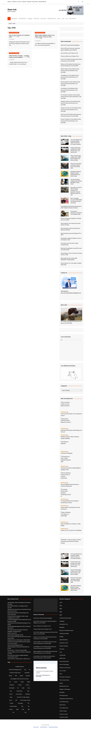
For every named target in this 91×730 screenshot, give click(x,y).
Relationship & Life (63, 686)
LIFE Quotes (14, 18)
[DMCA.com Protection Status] (45, 605)
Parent (58, 18)
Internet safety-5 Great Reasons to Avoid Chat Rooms (70, 508)
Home (10, 23)
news (11, 697)
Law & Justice (62, 670)
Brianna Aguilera (65, 81)
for (18, 688)
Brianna (63, 64)
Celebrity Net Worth (64, 633)
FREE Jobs (36, 18)
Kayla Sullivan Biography (73, 45)
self (16, 700)
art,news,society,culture (15, 672)
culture (22, 681)
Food (60, 652)
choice (15, 681)
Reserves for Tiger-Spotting (23, 697)
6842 (60, 605)
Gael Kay (63, 114)
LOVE (63, 18)
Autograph (29, 18)
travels (11, 709)
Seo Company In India (25, 700)
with (29, 709)
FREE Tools (62, 658)
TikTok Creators (63, 711)
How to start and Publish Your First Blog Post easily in (71, 414)
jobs (28, 691)
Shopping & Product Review (66, 698)
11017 (60, 602)
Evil (62, 59)
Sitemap (29, 1)
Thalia (62, 56)
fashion (20, 684)
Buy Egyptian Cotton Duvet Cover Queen (20, 678)
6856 (60, 611)
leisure (10, 694)
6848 (60, 608)
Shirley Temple (64, 68)
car (10, 681)
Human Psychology (64, 664)
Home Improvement (64, 661)
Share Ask (12, 39)
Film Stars (61, 649)
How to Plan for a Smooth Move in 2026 (17, 658)
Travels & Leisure (63, 714)
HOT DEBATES (22, 18)
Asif (62, 48)
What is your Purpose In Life (71, 53)
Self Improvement (63, 695)
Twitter (80, 2)
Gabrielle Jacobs (65, 101)
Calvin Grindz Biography (13, 645)
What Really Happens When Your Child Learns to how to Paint (45, 37)
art (29, 669)
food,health (11, 688)
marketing (27, 694)
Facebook (78, 2)
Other (60, 673)
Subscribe (24, 1)
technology (20, 703)
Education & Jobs (63, 642)
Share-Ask (12, 9)
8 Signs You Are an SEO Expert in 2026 (17, 640)
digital (28, 681)
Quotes (61, 683)
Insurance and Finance (64, 667)
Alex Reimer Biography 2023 (15, 669)
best (16, 675)
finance (27, 684)
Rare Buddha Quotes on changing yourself (18, 606)
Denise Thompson (65, 119)
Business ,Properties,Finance (66, 630)
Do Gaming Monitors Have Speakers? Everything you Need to (70, 501)
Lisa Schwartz (19, 694)
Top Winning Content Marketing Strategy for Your (19, 623)
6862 (60, 615)
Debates (61, 636)
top (28, 706)
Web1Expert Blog (53, 727)
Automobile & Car (63, 624)
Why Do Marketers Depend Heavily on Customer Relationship (70, 485)
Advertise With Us (42, 1)
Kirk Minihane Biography (66, 453)
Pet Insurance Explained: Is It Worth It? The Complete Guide (76, 213)
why (23, 709)
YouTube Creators (63, 717)
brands (21, 675)
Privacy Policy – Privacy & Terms (15, 650)
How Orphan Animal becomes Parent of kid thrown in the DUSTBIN (70, 70)
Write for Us (14, 1)
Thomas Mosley (13, 706)
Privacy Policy (34, 1)
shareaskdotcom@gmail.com (73, 293)
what (17, 709)
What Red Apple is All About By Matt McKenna (18, 646)
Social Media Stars (63, 701)
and (25, 669)
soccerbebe (63, 88)
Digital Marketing (63, 639)
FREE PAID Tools (51, 18)
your (25, 712)
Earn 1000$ (43, 18)
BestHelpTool (43, 727)
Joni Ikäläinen (64, 75)
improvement (19, 691)
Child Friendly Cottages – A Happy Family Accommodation (19, 56)
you (13, 712)
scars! (10, 700)
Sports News (62, 704)
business (28, 675)
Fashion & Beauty (63, 646)
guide (23, 688)
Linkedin (82, 2)
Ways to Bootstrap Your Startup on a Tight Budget (70, 524)
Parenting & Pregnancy (14, 32)
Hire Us (19, 1)
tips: (22, 706)
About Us (10, 1)
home (28, 688)
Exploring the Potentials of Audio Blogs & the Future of (71, 431)
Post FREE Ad (72, 18)
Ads (67, 18)
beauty (10, 675)
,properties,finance (19, 666)
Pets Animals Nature (64, 680)
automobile (27, 672)
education (12, 684)
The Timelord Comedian (66, 94)
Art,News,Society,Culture (65, 618)
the (28, 703)
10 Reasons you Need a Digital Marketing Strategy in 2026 (71, 468)
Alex (62, 53)
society (11, 703)
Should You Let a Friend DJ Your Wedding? (71, 530)
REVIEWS (61, 692)
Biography (61, 627)
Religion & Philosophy (64, 689)
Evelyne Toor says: (65, 107)
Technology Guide (63, 707)
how (11, 691)
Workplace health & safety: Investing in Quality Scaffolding (70, 437)
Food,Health (62, 655)
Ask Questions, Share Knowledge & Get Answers (19, 602)
